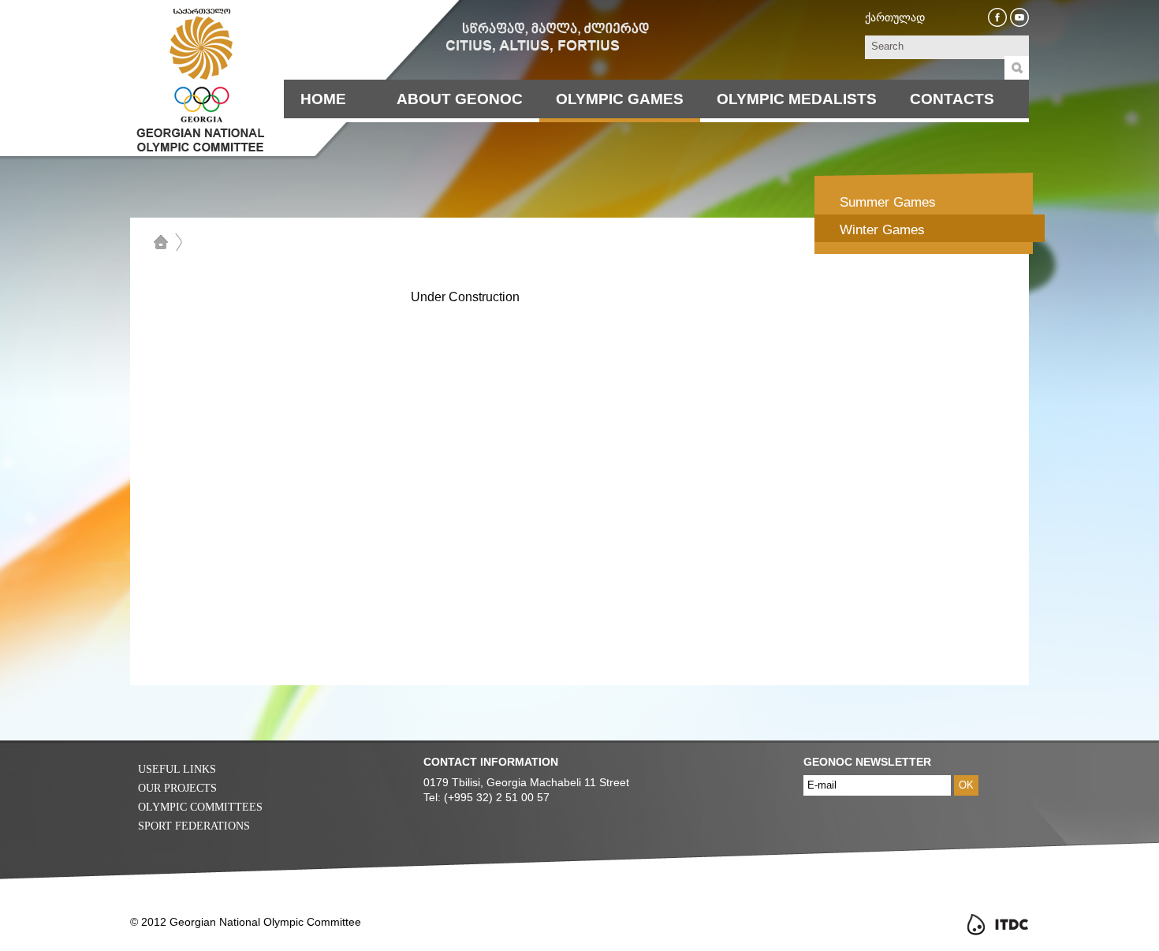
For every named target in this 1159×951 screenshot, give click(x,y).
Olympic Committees (200, 807)
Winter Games (882, 229)
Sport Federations (194, 826)
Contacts (952, 99)
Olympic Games (620, 99)
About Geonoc (460, 99)
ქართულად (895, 17)
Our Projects (177, 788)
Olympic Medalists (797, 99)
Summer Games (888, 202)
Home (323, 99)
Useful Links (177, 769)
